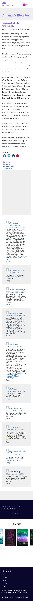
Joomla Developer (15, 290)
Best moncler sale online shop (16, 451)
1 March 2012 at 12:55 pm (14, 273)
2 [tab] (12, 514)
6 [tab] (19, 514)
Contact (5, 583)
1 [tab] (10, 514)
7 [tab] (21, 514)
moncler (12, 344)
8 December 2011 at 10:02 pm (15, 474)
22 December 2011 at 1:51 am (15, 316)
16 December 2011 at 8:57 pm (15, 391)
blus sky (12, 223)
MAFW (11, 389)
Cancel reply (8, 168)
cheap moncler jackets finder (15, 325)
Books (5, 577)
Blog (4, 580)
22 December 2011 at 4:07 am (15, 292)
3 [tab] (14, 514)
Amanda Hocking (8, 5)
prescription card (15, 270)
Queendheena (14, 408)
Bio (4, 574)
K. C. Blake (12, 427)
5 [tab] (17, 514)
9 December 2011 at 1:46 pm (15, 410)
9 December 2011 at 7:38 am (15, 430)
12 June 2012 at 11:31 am (13, 225)
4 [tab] (15, 514)
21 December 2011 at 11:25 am (15, 347)
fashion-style (13, 313)
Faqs (4, 586)
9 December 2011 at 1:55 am (15, 455)
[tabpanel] (16, 507)
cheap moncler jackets (15, 320)
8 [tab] (23, 514)
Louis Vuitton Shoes (13, 228)
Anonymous (8, 166)
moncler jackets (11, 329)
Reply (8, 261)
